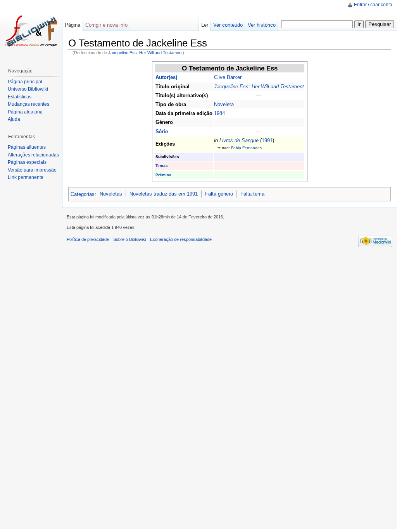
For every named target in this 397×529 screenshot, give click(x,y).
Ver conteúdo (228, 25)
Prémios (163, 175)
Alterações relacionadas (33, 155)
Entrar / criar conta (373, 4)
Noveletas (111, 194)
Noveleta (224, 104)
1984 (219, 113)
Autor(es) (166, 77)
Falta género (219, 194)
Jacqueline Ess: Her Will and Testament (145, 52)
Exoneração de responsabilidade (181, 239)
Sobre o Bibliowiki (129, 239)
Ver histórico (262, 25)
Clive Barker (228, 77)
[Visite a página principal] (31, 31)
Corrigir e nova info (106, 25)
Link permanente (25, 177)
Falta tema (252, 194)
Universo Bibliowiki (28, 89)
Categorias (83, 194)
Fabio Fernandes (246, 148)
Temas (161, 165)
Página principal (25, 81)
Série (161, 131)
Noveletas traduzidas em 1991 (163, 194)
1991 (267, 140)
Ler (204, 25)
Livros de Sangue (239, 140)
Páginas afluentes (27, 147)
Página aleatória (25, 112)
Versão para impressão (32, 170)
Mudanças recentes (28, 104)
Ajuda (14, 119)
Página (72, 25)
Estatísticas (19, 97)
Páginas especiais (27, 162)
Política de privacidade (88, 239)
